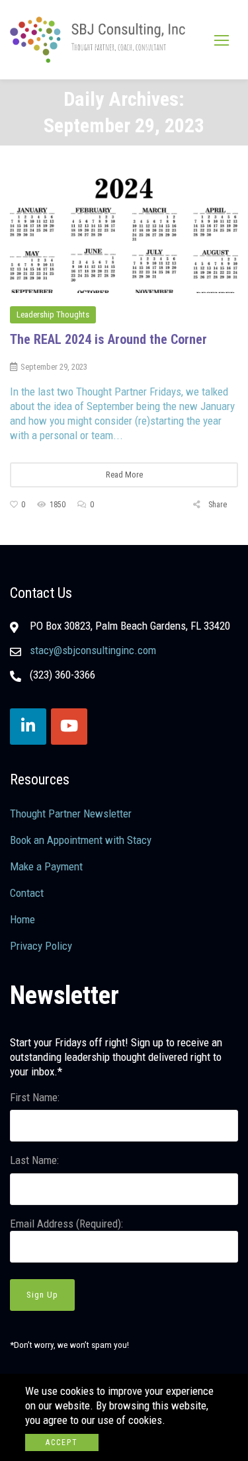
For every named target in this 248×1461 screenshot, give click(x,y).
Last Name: (34, 1160)
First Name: (35, 1097)
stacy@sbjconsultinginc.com (93, 650)
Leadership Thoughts (53, 314)
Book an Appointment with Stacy (80, 840)
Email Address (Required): (66, 1223)
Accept (62, 1442)
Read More (124, 475)
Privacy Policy (41, 945)
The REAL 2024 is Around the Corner (108, 339)
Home (22, 919)
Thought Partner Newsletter (71, 813)
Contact (27, 892)
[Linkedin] (28, 726)
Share (216, 504)
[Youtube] (69, 726)
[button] (221, 40)
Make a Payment (46, 866)
